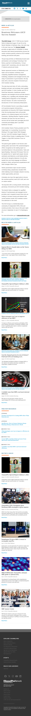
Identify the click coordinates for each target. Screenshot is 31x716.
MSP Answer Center (10, 244)
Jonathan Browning (14, 396)
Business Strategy (6, 218)
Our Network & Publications (10, 646)
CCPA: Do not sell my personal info (12, 699)
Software (24, 281)
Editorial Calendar (8, 644)
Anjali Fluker (12, 251)
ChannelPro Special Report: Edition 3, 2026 (15, 284)
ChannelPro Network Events (10, 660)
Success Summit (20, 47)
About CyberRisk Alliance (9, 643)
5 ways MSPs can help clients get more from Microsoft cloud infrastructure (14, 439)
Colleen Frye (12, 29)
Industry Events (23, 218)
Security (27, 244)
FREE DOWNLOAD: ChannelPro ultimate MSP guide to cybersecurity (14, 573)
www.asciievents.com (23, 215)
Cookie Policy (7, 696)
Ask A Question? (7, 653)
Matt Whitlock (11, 543)
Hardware (16, 218)
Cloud (12, 218)
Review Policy (7, 690)
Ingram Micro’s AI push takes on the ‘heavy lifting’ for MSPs (15, 248)
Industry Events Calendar (10, 662)
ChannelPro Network (14, 286)
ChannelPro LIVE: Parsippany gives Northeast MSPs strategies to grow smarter (15, 506)
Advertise (6, 668)
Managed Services (6, 219)
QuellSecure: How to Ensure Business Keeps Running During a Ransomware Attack (14, 424)
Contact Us (6, 689)
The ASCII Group (6, 41)
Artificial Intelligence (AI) (8, 243)
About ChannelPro (8, 641)
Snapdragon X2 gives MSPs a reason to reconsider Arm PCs (14, 540)
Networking (5, 281)
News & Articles (8, 25)
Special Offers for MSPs (9, 652)
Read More (4, 257)
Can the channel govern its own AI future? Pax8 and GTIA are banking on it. (15, 356)
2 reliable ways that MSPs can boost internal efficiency (15, 393)
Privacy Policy (7, 694)
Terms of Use (7, 692)
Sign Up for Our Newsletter (10, 650)
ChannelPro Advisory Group (10, 648)
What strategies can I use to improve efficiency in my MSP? (13, 317)
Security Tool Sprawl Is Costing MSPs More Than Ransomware (15, 416)
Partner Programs (14, 219)
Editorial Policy (7, 698)
